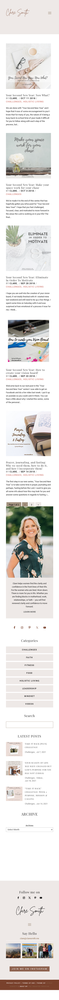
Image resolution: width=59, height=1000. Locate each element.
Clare (13, 98)
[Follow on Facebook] (18, 898)
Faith (29, 657)
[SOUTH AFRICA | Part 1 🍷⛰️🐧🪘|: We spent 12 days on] (29, 950)
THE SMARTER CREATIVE (38, 986)
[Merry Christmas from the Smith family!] (45, 950)
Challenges (13, 101)
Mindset (29, 696)
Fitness (29, 665)
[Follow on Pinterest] (35, 898)
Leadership (29, 688)
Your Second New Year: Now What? (28, 95)
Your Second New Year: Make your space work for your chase (27, 186)
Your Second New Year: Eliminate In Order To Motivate (27, 279)
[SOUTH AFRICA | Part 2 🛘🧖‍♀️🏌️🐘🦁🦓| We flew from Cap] (13, 950)
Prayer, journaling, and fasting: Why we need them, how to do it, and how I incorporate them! (27, 465)
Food (29, 673)
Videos (29, 704)
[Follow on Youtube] (41, 898)
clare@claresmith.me (29, 938)
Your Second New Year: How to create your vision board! (25, 371)
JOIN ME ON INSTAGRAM (29, 969)
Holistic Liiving (33, 101)
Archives (29, 825)
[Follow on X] (29, 898)
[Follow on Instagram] (24, 898)
